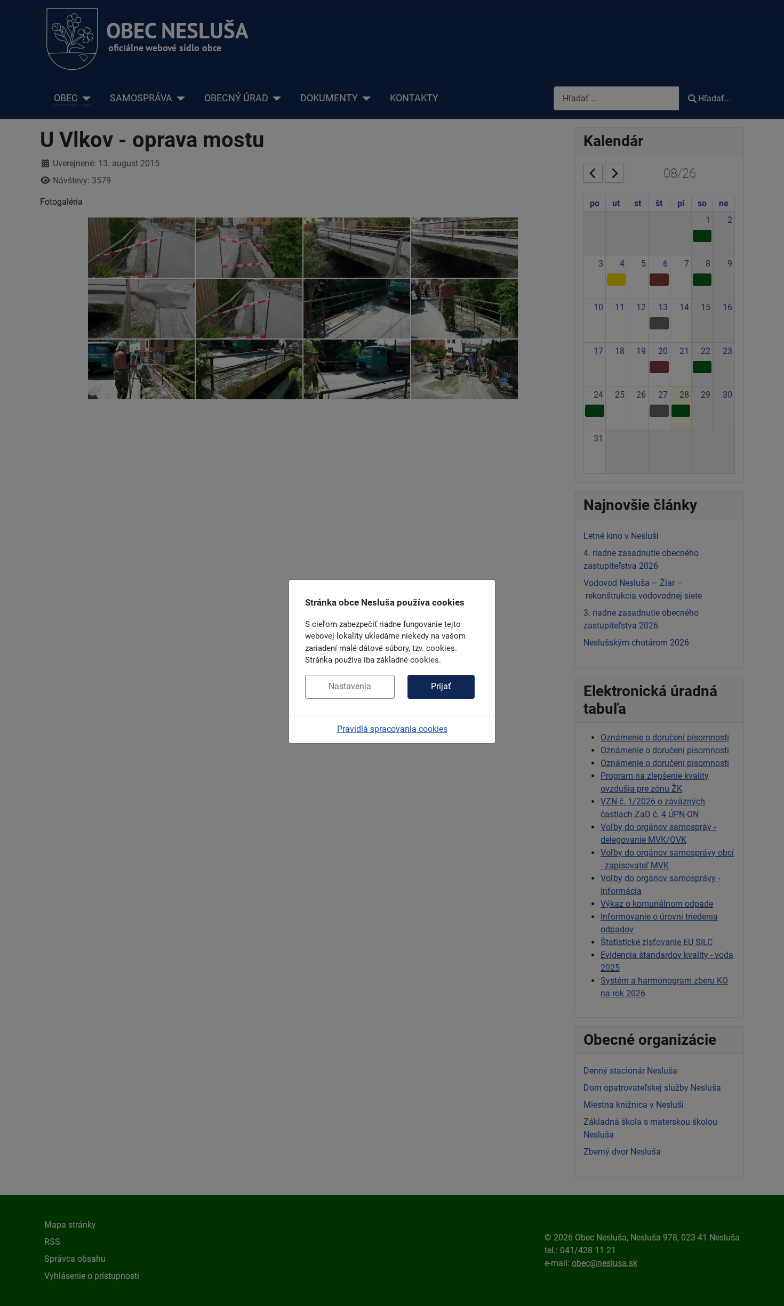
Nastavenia (350, 686)
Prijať (441, 686)
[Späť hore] (765, 1286)
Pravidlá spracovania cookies (392, 729)
